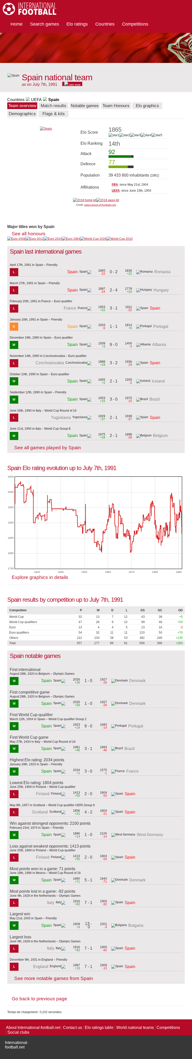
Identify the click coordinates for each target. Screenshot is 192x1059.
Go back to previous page (39, 998)
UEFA (36, 100)
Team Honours (116, 105)
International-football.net (16, 1044)
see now (74, 84)
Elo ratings (77, 24)
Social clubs (18, 1032)
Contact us (72, 1027)
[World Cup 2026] (93, 239)
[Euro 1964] (71, 239)
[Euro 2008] (16, 239)
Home (16, 24)
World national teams (135, 1027)
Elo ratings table (99, 1027)
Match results (53, 105)
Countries (104, 24)
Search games (44, 24)
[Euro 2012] (35, 239)
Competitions (135, 24)
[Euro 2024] (53, 239)
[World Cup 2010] (119, 239)
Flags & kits (53, 113)
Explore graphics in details (40, 577)
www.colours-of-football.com (100, 204)
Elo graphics (147, 105)
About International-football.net (33, 1027)
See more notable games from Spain (53, 978)
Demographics (22, 113)
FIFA (115, 184)
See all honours (29, 233)
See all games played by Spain (47, 447)
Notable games (85, 105)
